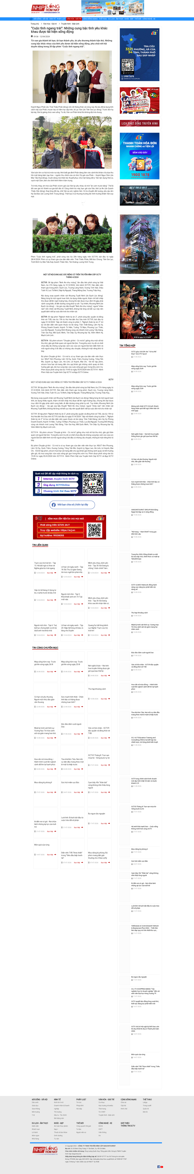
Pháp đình (80, 1106)
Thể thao (103, 19)
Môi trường (36, 1112)
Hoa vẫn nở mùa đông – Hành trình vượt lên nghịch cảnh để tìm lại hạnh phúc (45, 762)
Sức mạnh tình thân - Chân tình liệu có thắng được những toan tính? (72, 699)
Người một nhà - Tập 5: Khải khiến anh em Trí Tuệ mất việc (71, 596)
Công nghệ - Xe (149, 19)
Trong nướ (146, 1106)
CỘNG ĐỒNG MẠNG (128, 1099)
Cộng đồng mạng (90, 19)
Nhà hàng (35, 1139)
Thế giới (138, 19)
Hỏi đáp (79, 1109)
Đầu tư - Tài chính (60, 1115)
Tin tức (78, 1102)
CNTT (101, 1129)
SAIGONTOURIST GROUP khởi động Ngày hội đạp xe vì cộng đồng (144, 511)
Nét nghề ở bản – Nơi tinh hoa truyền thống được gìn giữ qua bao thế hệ (99, 668)
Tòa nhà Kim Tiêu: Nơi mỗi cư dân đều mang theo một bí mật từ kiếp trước (72, 762)
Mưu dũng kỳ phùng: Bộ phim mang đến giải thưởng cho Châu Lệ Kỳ (98, 855)
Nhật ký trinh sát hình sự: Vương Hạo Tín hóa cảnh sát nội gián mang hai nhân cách (145, 627)
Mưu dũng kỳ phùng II (43, 782)
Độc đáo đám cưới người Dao (142, 653)
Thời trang (102, 1109)
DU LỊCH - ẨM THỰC (40, 1123)
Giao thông (36, 1109)
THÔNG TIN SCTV (128, 1126)
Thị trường (57, 1112)
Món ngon (35, 1135)
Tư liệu (78, 1129)
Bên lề (145, 1112)
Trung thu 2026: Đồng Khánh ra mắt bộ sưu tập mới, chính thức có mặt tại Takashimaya (145, 556)
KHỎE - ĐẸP (59, 1123)
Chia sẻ (123, 1102)
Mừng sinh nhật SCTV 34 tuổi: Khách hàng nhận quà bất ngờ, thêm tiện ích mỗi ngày (145, 408)
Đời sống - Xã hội (41, 19)
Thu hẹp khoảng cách (97, 689)
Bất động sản (59, 1118)
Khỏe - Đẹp (129, 19)
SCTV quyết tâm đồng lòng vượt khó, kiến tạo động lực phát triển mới (145, 1002)
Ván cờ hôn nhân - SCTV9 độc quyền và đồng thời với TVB (99, 730)
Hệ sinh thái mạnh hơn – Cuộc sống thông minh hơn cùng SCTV (144, 827)
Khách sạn (36, 1129)
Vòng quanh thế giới (83, 1126)
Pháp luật (61, 19)
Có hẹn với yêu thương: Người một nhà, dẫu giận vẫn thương (44, 699)
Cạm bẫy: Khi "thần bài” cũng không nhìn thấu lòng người (99, 785)
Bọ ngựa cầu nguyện (96, 814)
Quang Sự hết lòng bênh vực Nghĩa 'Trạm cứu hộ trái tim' (98, 628)
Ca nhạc (102, 1102)
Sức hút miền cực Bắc (70, 782)
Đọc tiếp (50, 573)
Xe (100, 1135)
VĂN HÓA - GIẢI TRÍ (106, 1099)
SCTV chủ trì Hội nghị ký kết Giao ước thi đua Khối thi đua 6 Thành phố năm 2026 (145, 1029)
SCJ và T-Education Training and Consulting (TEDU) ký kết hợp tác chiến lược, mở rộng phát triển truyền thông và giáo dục (145, 741)
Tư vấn (56, 1139)
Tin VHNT (102, 1112)
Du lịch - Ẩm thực (115, 19)
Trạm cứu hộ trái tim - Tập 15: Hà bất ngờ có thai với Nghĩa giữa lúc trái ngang (45, 565)
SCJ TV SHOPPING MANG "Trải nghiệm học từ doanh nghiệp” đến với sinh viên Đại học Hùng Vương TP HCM (145, 992)
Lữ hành (35, 1132)
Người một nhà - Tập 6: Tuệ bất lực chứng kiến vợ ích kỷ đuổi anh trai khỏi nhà (45, 628)
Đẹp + (56, 1129)
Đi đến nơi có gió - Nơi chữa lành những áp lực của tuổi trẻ (45, 824)
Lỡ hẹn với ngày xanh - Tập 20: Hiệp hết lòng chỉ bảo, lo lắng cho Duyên (72, 628)
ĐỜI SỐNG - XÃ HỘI (39, 1099)
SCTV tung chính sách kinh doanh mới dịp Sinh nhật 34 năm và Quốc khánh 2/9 (144, 781)
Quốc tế (146, 1109)
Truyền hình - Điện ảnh (107, 1115)
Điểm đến (35, 1126)
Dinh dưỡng (58, 1135)
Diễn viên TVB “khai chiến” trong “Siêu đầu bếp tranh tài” (71, 855)
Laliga (145, 1102)
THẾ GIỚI (80, 1123)
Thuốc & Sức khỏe (60, 1132)
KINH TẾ (57, 1099)
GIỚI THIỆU (125, 1123)
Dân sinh (35, 1102)
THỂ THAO (147, 1099)
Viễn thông (102, 1132)
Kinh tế (52, 19)
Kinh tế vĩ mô (58, 1102)
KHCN (101, 1126)
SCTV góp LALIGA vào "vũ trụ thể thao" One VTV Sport (143, 353)
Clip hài (123, 1106)
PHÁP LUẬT (81, 1099)
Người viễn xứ (81, 1132)
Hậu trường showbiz (106, 1106)
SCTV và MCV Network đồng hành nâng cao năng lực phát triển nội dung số (144, 587)
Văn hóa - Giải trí (74, 19)
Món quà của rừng (41, 845)
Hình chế (124, 1109)
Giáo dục (35, 1106)
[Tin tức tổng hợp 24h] (45, 3)
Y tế (33, 1115)
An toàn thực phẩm (61, 1126)
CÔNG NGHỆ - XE (105, 1123)
